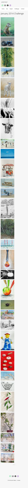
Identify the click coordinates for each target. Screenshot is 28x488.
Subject (11, 9)
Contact (22, 9)
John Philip (4, 2)
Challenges (16, 9)
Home (3, 9)
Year (7, 9)
